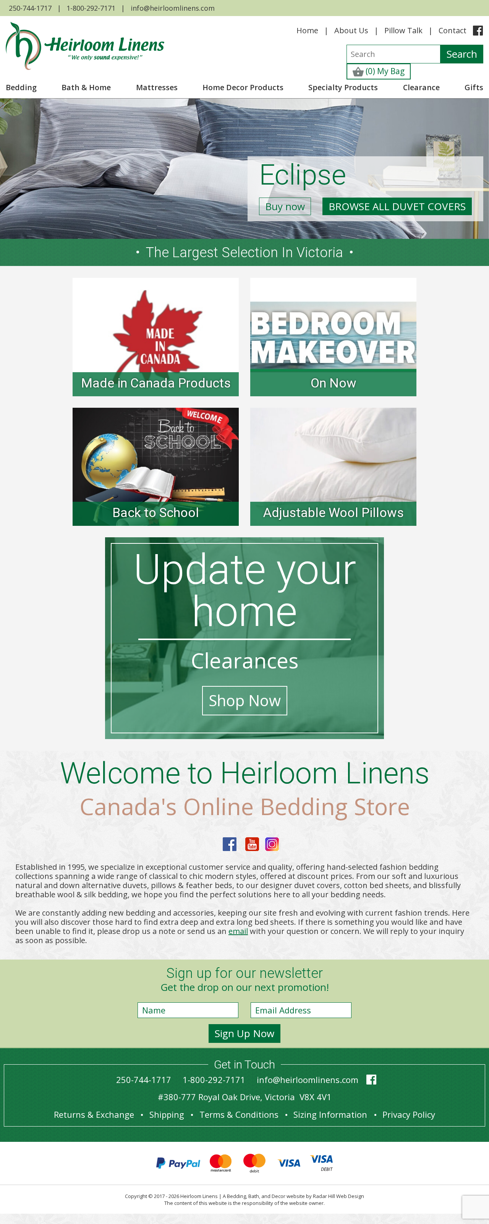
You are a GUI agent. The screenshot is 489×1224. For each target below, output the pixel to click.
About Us (351, 30)
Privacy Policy (408, 1114)
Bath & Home (86, 87)
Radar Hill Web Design (338, 1196)
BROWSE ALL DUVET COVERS (397, 206)
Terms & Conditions (239, 1114)
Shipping (166, 1114)
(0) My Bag (384, 71)
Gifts (474, 87)
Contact (452, 30)
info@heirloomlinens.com (173, 8)
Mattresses (157, 87)
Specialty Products (343, 87)
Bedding (21, 87)
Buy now (285, 206)
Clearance (421, 87)
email (238, 931)
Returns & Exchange (94, 1114)
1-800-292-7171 (90, 8)
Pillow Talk (403, 30)
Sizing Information (330, 1114)
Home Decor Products (242, 87)
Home (307, 30)
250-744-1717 (30, 8)
